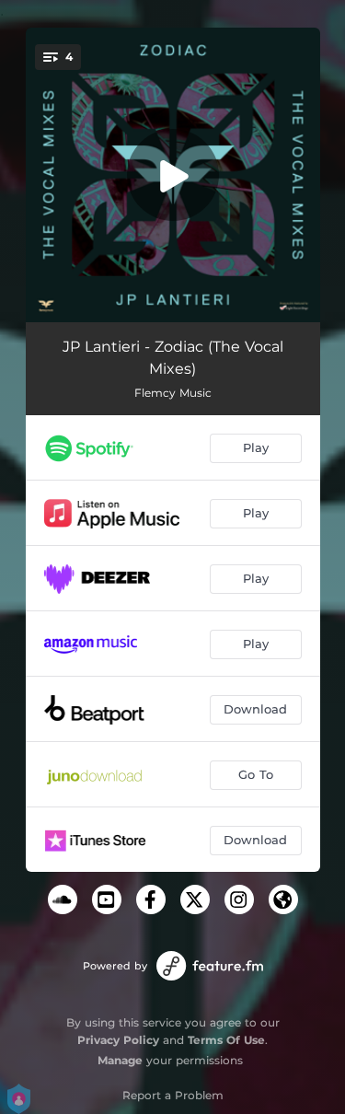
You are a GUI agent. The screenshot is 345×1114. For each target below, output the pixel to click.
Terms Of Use (226, 1040)
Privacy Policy (118, 1040)
